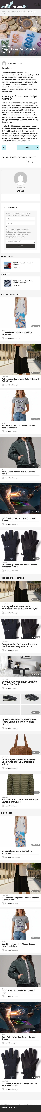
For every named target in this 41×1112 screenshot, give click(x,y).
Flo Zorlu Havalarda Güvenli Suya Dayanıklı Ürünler (20, 800)
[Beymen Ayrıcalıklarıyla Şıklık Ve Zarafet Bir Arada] (20, 666)
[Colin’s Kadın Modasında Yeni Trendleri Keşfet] (20, 452)
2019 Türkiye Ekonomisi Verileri (22, 264)
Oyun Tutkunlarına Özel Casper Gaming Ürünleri (18, 519)
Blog (3, 330)
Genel (3, 423)
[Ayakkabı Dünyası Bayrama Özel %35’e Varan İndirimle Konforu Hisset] (20, 704)
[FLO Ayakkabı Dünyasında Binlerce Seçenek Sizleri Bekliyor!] (20, 359)
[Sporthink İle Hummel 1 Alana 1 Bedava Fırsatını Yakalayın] (20, 405)
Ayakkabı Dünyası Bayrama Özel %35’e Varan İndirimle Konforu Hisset (19, 721)
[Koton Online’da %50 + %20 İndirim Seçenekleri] (20, 312)
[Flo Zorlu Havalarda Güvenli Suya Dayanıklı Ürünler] (20, 784)
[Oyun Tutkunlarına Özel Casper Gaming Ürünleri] (20, 498)
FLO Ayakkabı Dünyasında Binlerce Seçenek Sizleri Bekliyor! (20, 380)
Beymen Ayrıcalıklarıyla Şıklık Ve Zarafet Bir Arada (19, 682)
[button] (35, 5)
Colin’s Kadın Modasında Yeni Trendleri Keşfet (18, 473)
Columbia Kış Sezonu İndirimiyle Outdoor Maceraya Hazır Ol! (19, 566)
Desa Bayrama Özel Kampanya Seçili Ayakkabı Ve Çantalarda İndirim (18, 761)
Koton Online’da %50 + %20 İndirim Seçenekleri (17, 333)
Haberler (6, 46)
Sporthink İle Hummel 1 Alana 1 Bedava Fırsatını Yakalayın (18, 426)
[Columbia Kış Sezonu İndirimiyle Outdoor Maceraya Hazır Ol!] (20, 545)
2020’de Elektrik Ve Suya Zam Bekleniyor (23, 282)
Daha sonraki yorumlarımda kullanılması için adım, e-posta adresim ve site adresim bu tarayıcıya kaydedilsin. (18, 233)
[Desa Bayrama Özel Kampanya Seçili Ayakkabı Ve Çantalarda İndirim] (20, 744)
